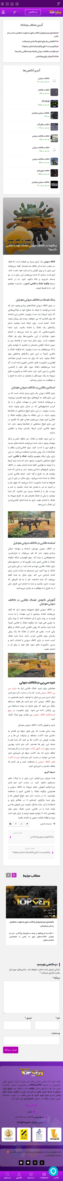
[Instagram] (35, 1162)
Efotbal (45, 101)
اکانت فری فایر (43, 170)
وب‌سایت (55, 1033)
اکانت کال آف (43, 124)
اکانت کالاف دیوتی (40, 136)
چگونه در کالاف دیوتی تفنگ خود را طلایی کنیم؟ (36, 51)
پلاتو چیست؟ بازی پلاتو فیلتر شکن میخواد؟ (39, 46)
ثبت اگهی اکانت (37, 748)
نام (58, 1018)
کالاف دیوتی (43, 78)
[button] (58, 3)
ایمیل (28, 1018)
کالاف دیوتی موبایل (40, 113)
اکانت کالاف (43, 90)
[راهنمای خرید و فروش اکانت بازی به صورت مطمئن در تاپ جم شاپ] (31, 901)
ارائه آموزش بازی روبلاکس (46, 56)
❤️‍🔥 (8, 1152)
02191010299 (35, 1085)
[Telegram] (21, 1162)
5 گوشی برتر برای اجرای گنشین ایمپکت (39, 41)
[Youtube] (28, 1162)
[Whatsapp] (42, 1162)
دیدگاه (56, 978)
